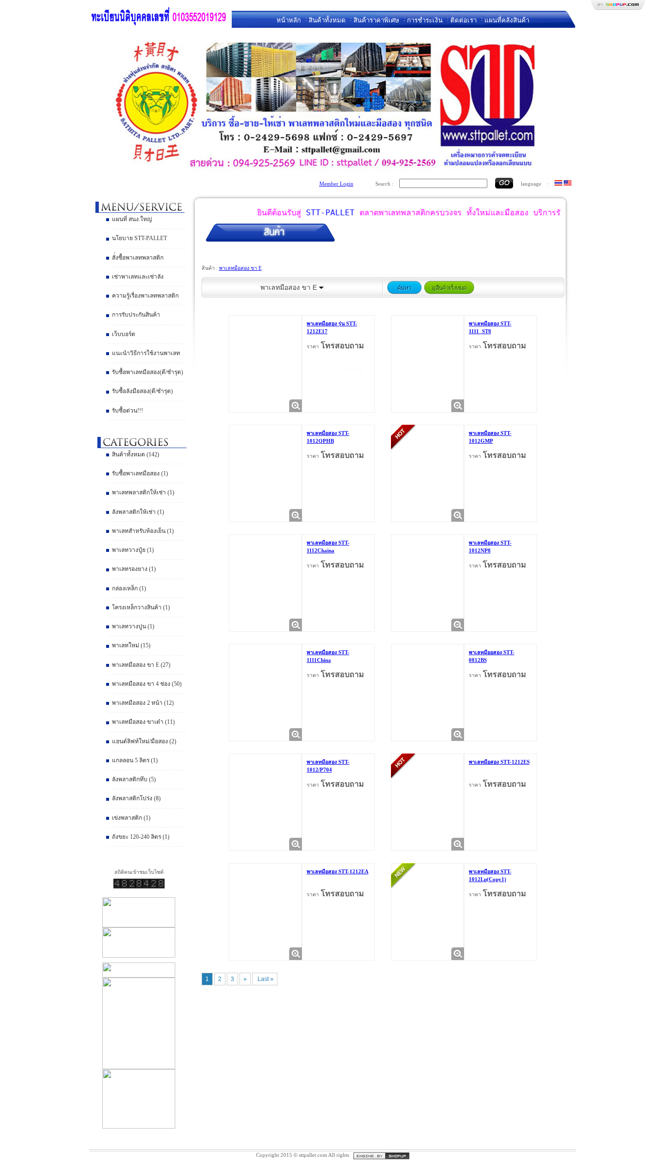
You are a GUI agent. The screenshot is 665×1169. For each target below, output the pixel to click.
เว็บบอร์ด (123, 334)
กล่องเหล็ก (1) (129, 588)
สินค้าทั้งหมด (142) (135, 454)
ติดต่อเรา (463, 20)
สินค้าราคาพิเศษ (376, 20)
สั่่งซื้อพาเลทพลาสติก (138, 257)
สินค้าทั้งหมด (327, 20)
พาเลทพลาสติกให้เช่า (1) (143, 492)
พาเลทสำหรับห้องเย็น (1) (143, 531)
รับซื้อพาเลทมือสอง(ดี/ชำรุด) (147, 372)
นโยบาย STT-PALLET (139, 238)
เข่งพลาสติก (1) (131, 817)
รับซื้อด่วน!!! (127, 410)
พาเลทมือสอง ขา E (240, 268)
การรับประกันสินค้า (136, 314)
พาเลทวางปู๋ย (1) (133, 550)
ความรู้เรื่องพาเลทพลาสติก (145, 295)
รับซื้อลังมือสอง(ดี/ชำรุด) (142, 391)
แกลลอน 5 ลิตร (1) (135, 760)
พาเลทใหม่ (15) (131, 645)
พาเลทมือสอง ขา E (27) (141, 664)
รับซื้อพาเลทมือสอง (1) (140, 473)
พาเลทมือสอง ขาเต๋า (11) (143, 721)
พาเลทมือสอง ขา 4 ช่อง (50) (147, 683)
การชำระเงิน (425, 20)
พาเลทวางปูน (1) (133, 626)
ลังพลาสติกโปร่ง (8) (136, 798)
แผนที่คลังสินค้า (506, 20)
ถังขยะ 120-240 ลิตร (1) (140, 836)
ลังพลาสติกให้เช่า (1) (138, 512)
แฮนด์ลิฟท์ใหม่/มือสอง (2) (144, 741)
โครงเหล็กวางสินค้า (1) (141, 607)
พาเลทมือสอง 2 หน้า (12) (143, 702)
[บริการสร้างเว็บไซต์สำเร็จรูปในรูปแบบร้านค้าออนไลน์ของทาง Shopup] (381, 1155)
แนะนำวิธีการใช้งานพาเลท (146, 353)
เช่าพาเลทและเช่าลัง (138, 276)
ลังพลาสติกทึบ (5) (134, 779)
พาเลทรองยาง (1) (134, 569)
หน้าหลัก (289, 20)
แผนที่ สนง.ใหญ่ (132, 219)
